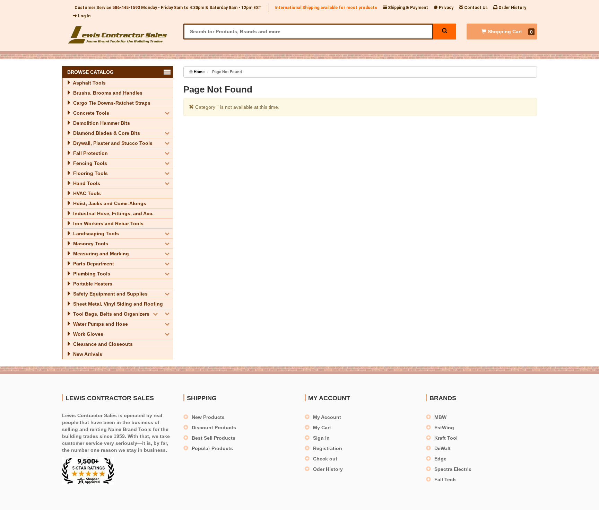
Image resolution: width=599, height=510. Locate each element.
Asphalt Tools (89, 83)
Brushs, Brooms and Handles (107, 93)
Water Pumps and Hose (100, 324)
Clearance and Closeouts (102, 344)
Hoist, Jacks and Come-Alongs (109, 203)
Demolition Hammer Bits (101, 123)
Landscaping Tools (95, 233)
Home (199, 72)
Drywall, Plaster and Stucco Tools (112, 143)
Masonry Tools (90, 243)
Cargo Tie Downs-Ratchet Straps (111, 103)
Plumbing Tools (91, 273)
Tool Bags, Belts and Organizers (110, 314)
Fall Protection (90, 153)
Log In (83, 16)
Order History (511, 7)
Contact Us (475, 7)
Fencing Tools (89, 163)
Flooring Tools (90, 173)
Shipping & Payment (407, 7)
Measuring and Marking (100, 253)
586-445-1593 (126, 7)
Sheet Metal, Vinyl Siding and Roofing (117, 304)
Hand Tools (86, 183)
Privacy (445, 7)
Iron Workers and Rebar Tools (108, 223)
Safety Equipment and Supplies (110, 294)
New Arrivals (87, 354)
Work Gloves (87, 334)
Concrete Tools (90, 113)
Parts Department (93, 263)
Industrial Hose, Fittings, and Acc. (113, 213)
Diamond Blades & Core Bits (106, 133)
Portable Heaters (92, 284)
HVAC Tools (86, 193)
